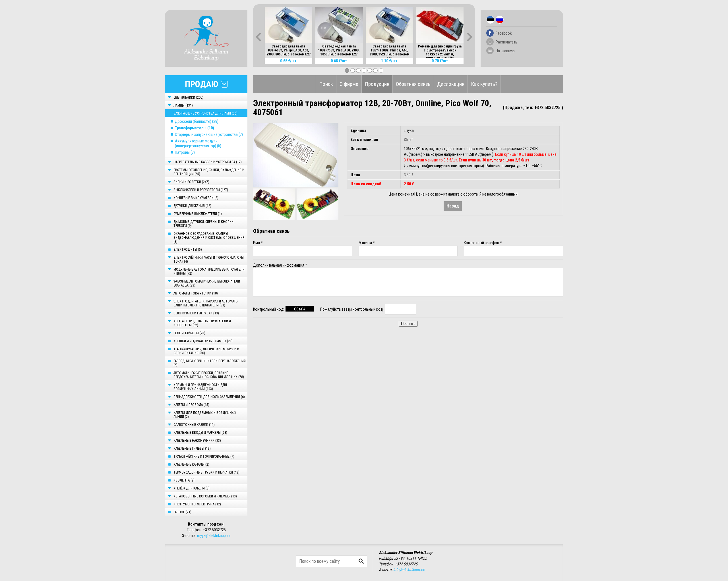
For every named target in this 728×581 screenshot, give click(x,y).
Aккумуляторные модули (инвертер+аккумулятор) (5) (198, 143)
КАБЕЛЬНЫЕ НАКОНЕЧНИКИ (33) (197, 441)
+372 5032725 (214, 530)
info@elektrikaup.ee (409, 569)
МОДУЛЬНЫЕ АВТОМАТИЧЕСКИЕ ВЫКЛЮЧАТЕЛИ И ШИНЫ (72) (209, 271)
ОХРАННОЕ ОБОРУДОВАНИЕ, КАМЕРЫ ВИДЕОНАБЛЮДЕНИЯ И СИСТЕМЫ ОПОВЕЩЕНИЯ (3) (209, 238)
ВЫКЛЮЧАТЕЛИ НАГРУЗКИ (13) (196, 313)
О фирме (349, 84)
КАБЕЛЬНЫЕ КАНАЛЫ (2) (191, 464)
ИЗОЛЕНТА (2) (184, 480)
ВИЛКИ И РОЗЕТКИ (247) (191, 182)
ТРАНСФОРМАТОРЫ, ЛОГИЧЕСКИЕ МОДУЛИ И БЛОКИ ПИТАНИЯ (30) (206, 351)
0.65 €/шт (288, 61)
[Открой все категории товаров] (224, 84)
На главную (505, 51)
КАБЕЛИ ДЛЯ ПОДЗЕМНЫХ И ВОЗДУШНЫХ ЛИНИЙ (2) (204, 415)
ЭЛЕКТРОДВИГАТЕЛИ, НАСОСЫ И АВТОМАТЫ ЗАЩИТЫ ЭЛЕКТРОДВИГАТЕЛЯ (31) (205, 303)
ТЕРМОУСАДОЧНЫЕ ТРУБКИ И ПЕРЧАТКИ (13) (206, 472)
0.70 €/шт (440, 61)
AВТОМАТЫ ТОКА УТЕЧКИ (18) (195, 293)
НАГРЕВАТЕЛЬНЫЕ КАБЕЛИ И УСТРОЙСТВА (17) (207, 162)
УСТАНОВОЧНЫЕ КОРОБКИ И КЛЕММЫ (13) (205, 496)
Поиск (326, 84)
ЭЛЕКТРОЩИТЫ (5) (187, 250)
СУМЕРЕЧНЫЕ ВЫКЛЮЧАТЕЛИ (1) (197, 214)
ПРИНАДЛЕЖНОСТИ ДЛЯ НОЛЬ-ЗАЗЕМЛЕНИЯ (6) (209, 397)
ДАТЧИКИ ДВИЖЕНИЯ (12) (192, 206)
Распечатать (506, 42)
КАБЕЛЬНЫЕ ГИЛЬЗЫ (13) (192, 449)
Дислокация (450, 84)
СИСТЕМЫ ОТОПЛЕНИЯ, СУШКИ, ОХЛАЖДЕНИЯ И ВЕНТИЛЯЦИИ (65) (208, 172)
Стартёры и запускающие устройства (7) (209, 134)
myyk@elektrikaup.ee (214, 535)
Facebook (504, 33)
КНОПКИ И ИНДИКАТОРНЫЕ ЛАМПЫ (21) (203, 341)
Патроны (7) (185, 152)
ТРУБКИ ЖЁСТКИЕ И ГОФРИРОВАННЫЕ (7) (203, 456)
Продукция (377, 84)
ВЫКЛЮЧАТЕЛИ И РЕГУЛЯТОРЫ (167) (200, 190)
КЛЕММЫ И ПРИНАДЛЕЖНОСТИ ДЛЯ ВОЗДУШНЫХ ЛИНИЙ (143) (200, 387)
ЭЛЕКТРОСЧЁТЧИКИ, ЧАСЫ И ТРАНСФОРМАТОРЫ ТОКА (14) (208, 259)
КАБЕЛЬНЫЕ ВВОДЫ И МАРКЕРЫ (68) (200, 433)
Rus (500, 20)
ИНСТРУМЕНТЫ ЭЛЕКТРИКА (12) (197, 504)
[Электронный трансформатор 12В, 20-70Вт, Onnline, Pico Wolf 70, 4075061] (295, 155)
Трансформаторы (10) (194, 128)
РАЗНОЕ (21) (182, 512)
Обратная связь (413, 84)
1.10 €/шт (389, 61)
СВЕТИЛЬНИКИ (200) (188, 97)
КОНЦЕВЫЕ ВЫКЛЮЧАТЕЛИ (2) (195, 198)
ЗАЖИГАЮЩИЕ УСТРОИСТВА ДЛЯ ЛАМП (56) (205, 113)
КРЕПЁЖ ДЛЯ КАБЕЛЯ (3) (191, 488)
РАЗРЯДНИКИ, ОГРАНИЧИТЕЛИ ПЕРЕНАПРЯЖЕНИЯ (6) (209, 363)
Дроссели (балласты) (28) (196, 121)
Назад (452, 206)
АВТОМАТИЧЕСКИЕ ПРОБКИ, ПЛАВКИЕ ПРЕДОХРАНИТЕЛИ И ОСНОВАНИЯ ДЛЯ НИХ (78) (208, 375)
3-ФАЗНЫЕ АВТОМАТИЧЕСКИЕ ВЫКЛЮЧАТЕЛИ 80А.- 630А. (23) (206, 283)
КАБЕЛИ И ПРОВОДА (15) (191, 405)
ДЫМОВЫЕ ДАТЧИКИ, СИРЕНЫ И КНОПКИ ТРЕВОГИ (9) (203, 224)
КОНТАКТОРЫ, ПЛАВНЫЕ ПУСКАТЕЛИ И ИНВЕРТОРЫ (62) (202, 323)
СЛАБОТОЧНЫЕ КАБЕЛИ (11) (194, 425)
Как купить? (484, 84)
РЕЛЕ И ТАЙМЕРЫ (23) (189, 333)
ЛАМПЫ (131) (183, 105)
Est (490, 20)
